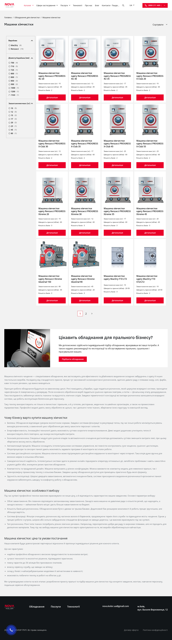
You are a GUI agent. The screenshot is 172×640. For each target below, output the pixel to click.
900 (14, 84)
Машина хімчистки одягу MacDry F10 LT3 (115, 277)
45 (14, 130)
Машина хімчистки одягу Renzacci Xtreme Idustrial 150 (50, 279)
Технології (77, 5)
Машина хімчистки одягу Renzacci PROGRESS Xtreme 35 (117, 211)
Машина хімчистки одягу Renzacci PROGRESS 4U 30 (84, 76)
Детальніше (52, 97)
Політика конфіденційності (155, 630)
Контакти (106, 5)
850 (14, 81)
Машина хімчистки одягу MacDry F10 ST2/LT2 (146, 279)
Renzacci (17, 49)
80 (14, 133)
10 (14, 108)
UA (131, 5)
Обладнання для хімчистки (27, 17)
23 (14, 126)
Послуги (64, 5)
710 (14, 66)
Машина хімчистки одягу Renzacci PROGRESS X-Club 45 (117, 143)
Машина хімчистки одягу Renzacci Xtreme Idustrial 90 (83, 279)
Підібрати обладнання (73, 359)
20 (14, 122)
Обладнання (36, 606)
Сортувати (158, 24)
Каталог (27, 5)
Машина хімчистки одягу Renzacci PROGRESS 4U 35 (117, 76)
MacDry (16, 45)
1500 (15, 95)
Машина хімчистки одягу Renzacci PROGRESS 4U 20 (51, 76)
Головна (8, 17)
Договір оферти (131, 630)
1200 (15, 91)
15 (14, 115)
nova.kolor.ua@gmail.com (115, 606)
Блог (97, 5)
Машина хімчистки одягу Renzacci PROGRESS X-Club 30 (51, 143)
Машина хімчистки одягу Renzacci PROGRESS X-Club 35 (84, 143)
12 (14, 112)
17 (14, 119)
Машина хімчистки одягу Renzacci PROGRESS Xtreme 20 (51, 211)
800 (14, 73)
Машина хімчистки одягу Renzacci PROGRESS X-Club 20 (149, 76)
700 (14, 63)
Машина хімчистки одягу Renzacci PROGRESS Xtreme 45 (149, 211)
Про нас (88, 5)
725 (14, 70)
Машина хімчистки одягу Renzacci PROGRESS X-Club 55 (149, 143)
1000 (15, 88)
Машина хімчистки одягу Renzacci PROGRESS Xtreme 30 (84, 211)
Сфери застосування (45, 5)
